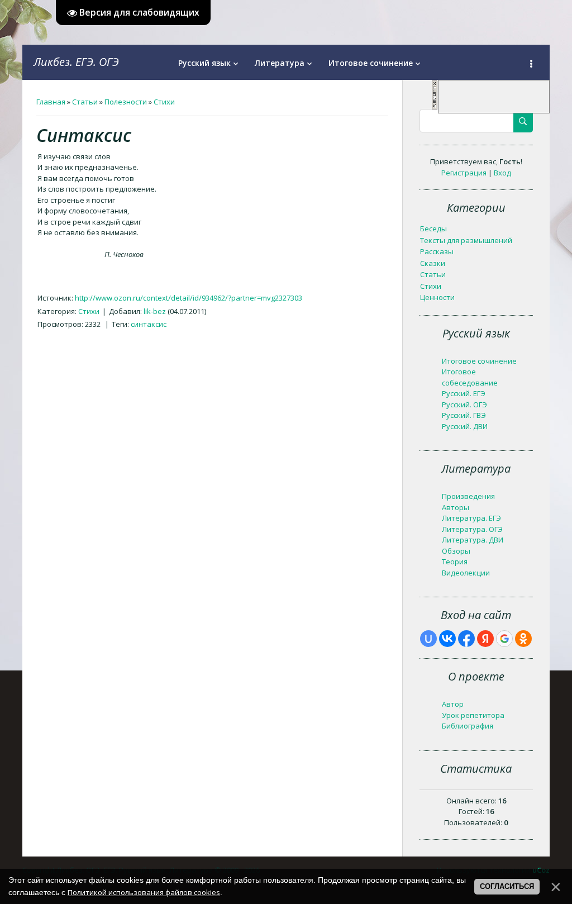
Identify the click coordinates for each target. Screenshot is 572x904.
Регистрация (464, 173)
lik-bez (155, 311)
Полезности (125, 102)
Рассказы (437, 251)
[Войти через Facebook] (466, 638)
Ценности (437, 297)
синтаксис (148, 324)
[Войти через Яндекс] (485, 638)
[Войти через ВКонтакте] (447, 638)
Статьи (85, 102)
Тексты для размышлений (466, 240)
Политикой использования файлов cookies (144, 892)
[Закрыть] (434, 107)
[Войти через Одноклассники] (523, 638)
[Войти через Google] (504, 638)
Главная (50, 102)
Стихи (164, 102)
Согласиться (507, 886)
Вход (502, 173)
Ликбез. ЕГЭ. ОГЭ (76, 61)
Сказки (432, 263)
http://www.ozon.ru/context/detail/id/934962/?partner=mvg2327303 (188, 298)
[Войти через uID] (428, 638)
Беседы (433, 228)
